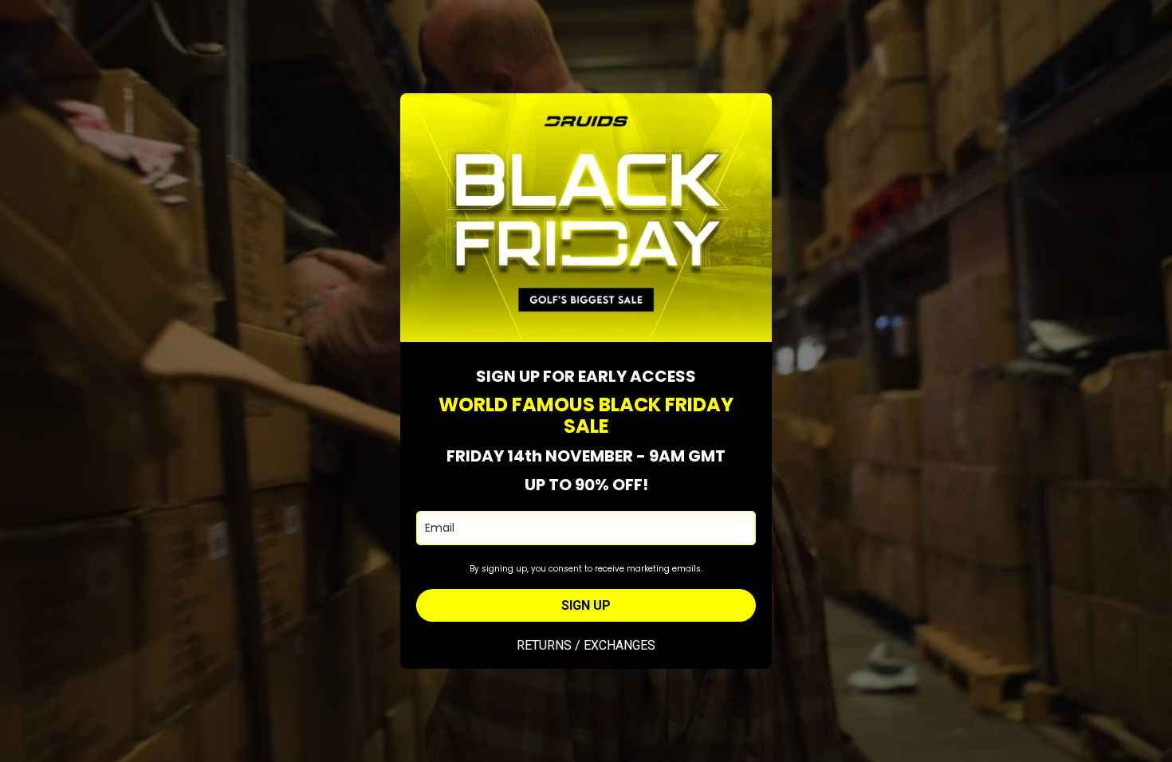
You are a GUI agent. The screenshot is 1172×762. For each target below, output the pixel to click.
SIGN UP (586, 605)
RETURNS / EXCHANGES (586, 645)
